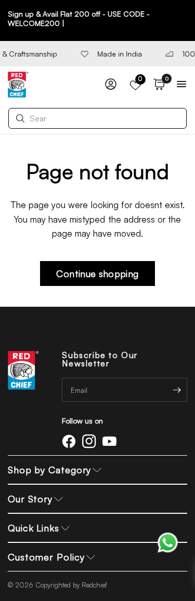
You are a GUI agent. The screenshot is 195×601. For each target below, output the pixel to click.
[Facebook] (71, 441)
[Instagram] (91, 441)
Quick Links (33, 528)
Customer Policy (46, 557)
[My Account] (111, 84)
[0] (157, 84)
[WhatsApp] (167, 541)
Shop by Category (49, 469)
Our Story (30, 498)
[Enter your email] (176, 390)
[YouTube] (111, 441)
